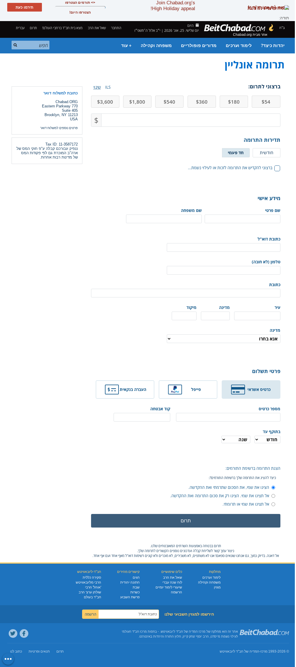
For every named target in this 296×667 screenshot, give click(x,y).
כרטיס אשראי (259, 389)
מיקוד (191, 307)
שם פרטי (272, 210)
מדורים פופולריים (199, 46)
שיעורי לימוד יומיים (169, 587)
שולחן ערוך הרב (90, 592)
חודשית (266, 152)
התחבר (116, 27)
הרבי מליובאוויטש (88, 582)
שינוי (97, 87)
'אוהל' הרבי (93, 587)
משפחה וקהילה (156, 46)
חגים (136, 577)
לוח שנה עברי (172, 582)
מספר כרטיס (269, 408)
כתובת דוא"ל (269, 239)
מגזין (217, 587)
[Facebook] (24, 633)
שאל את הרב (97, 27)
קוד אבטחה (160, 408)
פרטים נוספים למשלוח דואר (59, 128)
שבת (136, 587)
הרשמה (176, 592)
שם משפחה (191, 210)
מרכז (263, 651)
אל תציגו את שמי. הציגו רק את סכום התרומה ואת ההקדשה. (219, 495)
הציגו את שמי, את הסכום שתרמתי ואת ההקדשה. (228, 487)
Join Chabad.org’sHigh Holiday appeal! (173, 5)
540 (169, 101)
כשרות (135, 592)
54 (266, 101)
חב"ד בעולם (92, 597)
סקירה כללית (92, 577)
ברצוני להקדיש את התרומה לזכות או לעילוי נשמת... (230, 167)
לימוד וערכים (239, 46)
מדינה (224, 307)
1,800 (137, 101)
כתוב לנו (16, 651)
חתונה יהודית (130, 582)
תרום (33, 27)
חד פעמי (236, 152)
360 (202, 101)
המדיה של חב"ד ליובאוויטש (239, 651)
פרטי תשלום (266, 371)
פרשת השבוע (130, 597)
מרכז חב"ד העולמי (134, 631)
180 (234, 101)
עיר (277, 307)
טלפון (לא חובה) (266, 261)
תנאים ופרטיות (39, 651)
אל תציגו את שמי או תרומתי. (246, 504)
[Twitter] (13, 633)
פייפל (196, 389)
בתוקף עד (271, 431)
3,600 (105, 101)
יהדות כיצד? (273, 46)
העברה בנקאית (133, 389)
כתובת (274, 284)
